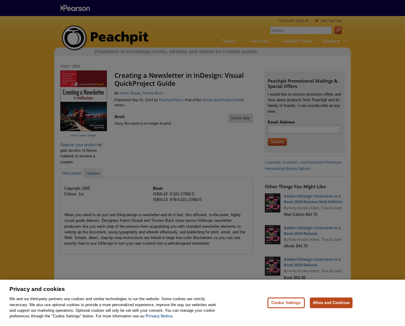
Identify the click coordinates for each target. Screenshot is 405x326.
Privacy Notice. (159, 316)
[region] (202, 303)
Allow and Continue (331, 302)
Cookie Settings (286, 302)
